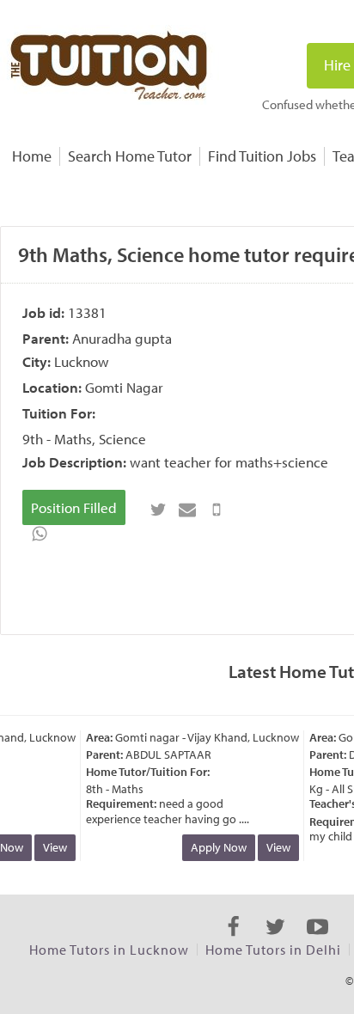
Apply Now (215, 847)
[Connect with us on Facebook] (233, 942)
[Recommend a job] (187, 509)
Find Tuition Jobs (262, 156)
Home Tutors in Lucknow (109, 949)
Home (32, 156)
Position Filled (74, 507)
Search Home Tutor (130, 156)
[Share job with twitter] (158, 509)
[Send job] (216, 509)
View (52, 847)
